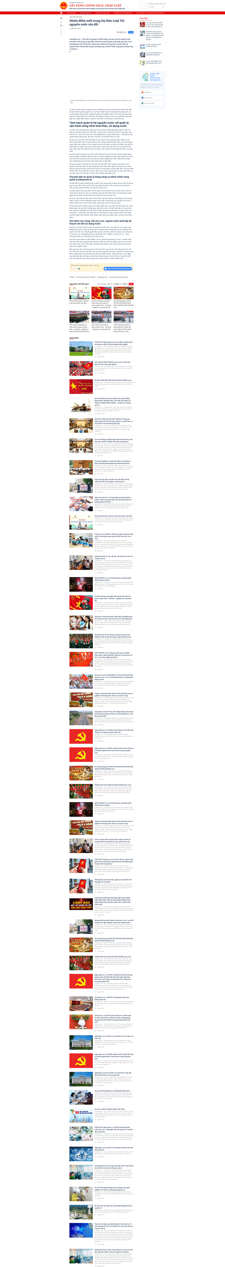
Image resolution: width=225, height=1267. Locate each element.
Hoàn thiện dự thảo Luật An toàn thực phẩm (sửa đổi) (79, 302)
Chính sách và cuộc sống (102, 13)
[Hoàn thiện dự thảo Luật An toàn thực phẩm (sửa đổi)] (79, 293)
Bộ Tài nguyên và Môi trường (118, 277)
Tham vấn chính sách (85, 13)
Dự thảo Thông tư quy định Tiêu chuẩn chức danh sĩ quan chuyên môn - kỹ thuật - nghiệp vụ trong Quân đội (101, 304)
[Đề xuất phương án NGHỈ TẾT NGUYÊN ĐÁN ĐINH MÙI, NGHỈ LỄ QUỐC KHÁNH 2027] (124, 293)
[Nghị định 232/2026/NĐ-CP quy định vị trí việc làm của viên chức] (81, 1042)
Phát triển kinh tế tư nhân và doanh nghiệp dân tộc (150, 13)
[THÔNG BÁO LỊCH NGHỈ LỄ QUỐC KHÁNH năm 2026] (81, 791)
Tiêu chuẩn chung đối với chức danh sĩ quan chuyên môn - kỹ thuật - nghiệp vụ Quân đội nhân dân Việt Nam (79, 328)
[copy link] (61, 22)
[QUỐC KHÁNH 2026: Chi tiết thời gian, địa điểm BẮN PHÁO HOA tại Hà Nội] (81, 584)
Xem (131, 284)
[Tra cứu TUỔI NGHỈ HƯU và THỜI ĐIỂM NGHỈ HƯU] (142, 54)
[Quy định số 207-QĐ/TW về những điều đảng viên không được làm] (81, 1003)
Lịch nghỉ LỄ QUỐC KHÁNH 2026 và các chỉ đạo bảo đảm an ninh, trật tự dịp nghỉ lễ (154, 24)
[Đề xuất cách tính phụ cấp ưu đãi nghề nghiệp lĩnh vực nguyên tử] (81, 1212)
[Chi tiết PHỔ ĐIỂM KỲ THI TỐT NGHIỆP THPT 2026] (142, 63)
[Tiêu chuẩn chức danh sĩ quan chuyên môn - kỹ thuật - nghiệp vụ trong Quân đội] (101, 317)
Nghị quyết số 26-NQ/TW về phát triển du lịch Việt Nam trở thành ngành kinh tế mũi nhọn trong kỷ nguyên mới (114, 751)
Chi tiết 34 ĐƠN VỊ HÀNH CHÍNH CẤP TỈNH (110, 1109)
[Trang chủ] (64, 6)
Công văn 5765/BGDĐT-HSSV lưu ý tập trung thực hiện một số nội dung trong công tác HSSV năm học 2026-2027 (114, 536)
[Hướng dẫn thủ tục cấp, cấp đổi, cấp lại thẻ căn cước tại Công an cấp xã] (81, 562)
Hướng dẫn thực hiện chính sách (123, 13)
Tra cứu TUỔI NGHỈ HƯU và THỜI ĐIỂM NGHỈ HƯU (112, 1091)
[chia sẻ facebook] (61, 18)
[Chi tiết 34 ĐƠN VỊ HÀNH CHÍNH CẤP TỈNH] (142, 46)
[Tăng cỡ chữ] (61, 29)
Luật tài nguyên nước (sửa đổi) (85, 277)
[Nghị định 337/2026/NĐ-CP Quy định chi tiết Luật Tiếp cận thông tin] (81, 1154)
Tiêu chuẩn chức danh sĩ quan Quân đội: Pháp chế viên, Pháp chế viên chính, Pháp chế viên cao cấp (123, 328)
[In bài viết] (61, 25)
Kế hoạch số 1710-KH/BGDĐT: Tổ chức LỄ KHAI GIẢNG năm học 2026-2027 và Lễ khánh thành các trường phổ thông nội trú (114, 677)
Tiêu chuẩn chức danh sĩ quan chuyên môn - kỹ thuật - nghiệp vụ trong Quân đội (101, 327)
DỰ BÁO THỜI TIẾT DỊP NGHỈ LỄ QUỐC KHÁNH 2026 (113, 380)
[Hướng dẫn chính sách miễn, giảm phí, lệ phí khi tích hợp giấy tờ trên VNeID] (81, 886)
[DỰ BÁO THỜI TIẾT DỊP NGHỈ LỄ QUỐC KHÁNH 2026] (81, 386)
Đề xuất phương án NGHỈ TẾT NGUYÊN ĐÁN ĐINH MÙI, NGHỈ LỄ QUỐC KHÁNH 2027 (124, 304)
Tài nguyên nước (102, 277)
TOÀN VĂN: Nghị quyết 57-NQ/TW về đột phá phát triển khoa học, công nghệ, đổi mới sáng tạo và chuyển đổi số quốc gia (155, 35)
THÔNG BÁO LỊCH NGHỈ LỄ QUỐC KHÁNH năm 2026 (113, 785)
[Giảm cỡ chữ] (61, 34)
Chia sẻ (131, 32)
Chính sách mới (71, 13)
